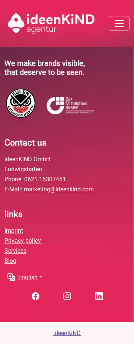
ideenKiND (67, 333)
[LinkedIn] (99, 296)
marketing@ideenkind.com (59, 189)
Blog (10, 260)
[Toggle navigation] (119, 23)
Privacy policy (22, 240)
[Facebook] (35, 296)
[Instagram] (67, 296)
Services (15, 250)
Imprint (13, 230)
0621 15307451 (45, 179)
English (28, 277)
